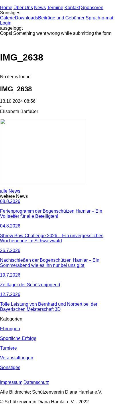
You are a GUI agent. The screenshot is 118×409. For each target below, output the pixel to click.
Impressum (11, 382)
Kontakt (72, 7)
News (40, 7)
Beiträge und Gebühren (62, 17)
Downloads (26, 17)
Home (6, 7)
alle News (10, 191)
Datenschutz (36, 382)
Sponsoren (92, 7)
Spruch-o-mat (99, 17)
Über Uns (23, 7)
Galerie (7, 17)
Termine (55, 7)
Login (5, 23)
